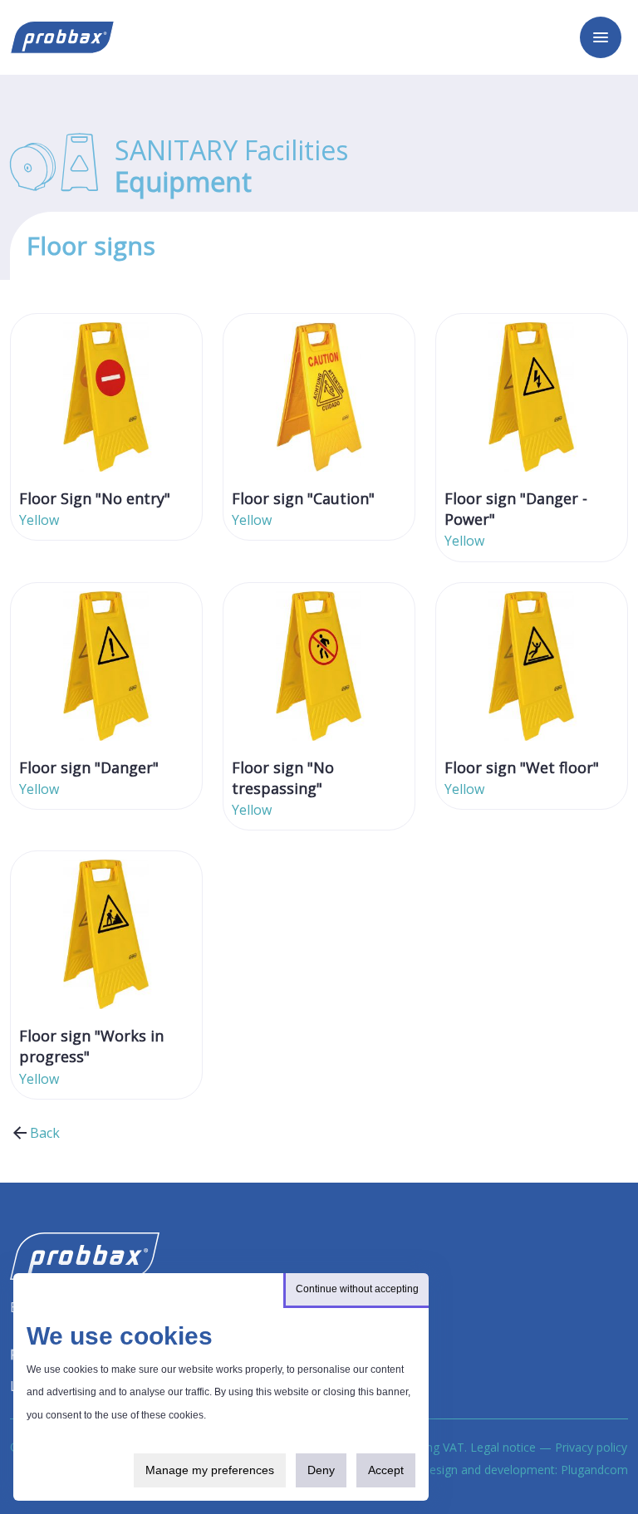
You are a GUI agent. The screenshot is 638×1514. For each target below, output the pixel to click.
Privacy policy (591, 1447)
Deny (321, 1470)
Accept (386, 1470)
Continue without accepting (357, 1289)
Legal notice (503, 1447)
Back (45, 1133)
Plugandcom (594, 1469)
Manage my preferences (209, 1470)
